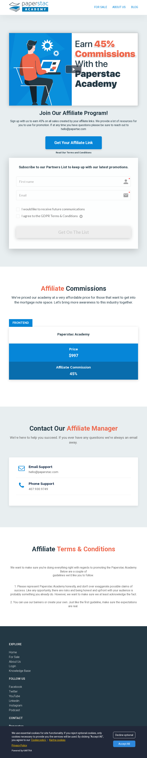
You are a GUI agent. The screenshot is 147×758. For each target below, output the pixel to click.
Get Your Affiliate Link (73, 142)
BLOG (134, 7)
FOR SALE (100, 7)
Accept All (124, 743)
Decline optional (124, 735)
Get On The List (73, 232)
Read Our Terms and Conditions (73, 152)
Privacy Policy (19, 745)
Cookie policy (38, 740)
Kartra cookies (57, 740)
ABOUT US (119, 7)
